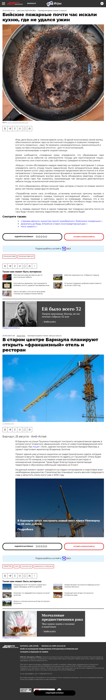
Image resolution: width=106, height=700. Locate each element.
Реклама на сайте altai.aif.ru (54, 646)
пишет (36, 447)
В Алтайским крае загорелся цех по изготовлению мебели (28, 276)
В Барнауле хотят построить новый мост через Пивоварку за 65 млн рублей (58, 522)
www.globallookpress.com (17, 122)
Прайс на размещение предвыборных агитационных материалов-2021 (49, 649)
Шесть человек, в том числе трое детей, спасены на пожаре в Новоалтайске (30, 293)
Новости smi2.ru (11, 328)
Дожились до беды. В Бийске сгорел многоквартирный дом (53, 224)
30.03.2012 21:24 (8, 10)
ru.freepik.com (8, 423)
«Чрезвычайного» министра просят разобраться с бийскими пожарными (61, 221)
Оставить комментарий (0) (84, 237)
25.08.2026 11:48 (8, 336)
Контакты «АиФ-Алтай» (29, 646)
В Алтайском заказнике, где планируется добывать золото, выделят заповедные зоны (31, 284)
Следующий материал (55, 693)
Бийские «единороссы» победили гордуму (81, 275)
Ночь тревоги (28, 226)
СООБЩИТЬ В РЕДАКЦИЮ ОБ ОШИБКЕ (34, 652)
